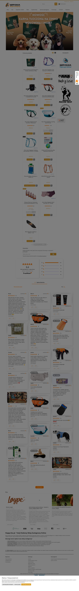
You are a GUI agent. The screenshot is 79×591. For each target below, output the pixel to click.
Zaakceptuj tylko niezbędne (8, 584)
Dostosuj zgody (17, 584)
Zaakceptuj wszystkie (26, 584)
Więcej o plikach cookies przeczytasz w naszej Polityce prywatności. (13, 582)
